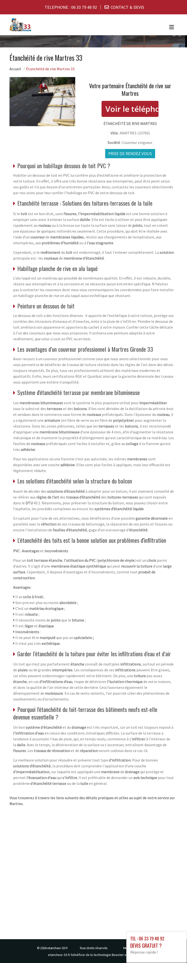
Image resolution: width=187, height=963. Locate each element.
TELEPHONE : (71, 7)
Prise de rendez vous (130, 153)
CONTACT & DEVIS (127, 7)
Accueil (15, 68)
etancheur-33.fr (57, 948)
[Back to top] (174, 950)
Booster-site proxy (125, 955)
